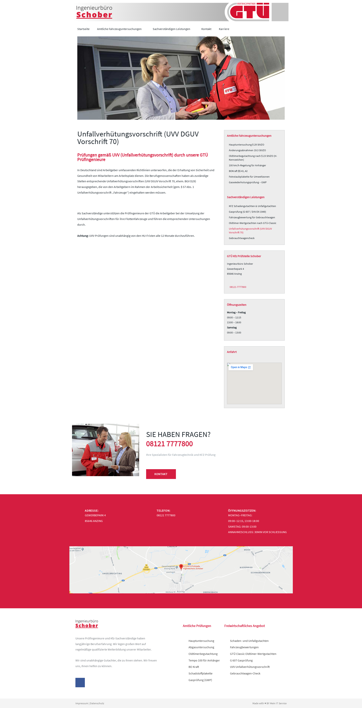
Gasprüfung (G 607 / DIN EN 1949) (247, 211)
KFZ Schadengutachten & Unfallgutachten (252, 206)
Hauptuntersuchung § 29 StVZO (246, 144)
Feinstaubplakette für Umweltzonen (249, 176)
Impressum (81, 703)
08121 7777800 (169, 443)
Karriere (224, 29)
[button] (284, 29)
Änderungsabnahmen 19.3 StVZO (247, 150)
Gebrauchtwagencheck (242, 238)
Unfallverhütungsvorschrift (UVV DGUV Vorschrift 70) (250, 230)
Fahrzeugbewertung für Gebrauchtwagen (252, 217)
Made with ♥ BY (261, 703)
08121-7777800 (237, 287)
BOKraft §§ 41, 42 (238, 171)
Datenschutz (97, 703)
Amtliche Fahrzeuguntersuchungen (119, 29)
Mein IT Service (278, 703)
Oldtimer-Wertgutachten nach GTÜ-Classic (252, 223)
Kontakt (206, 29)
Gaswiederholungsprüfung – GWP (248, 182)
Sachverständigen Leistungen (171, 29)
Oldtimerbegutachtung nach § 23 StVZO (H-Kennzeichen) (253, 157)
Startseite (83, 29)
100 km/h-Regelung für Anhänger (247, 165)
